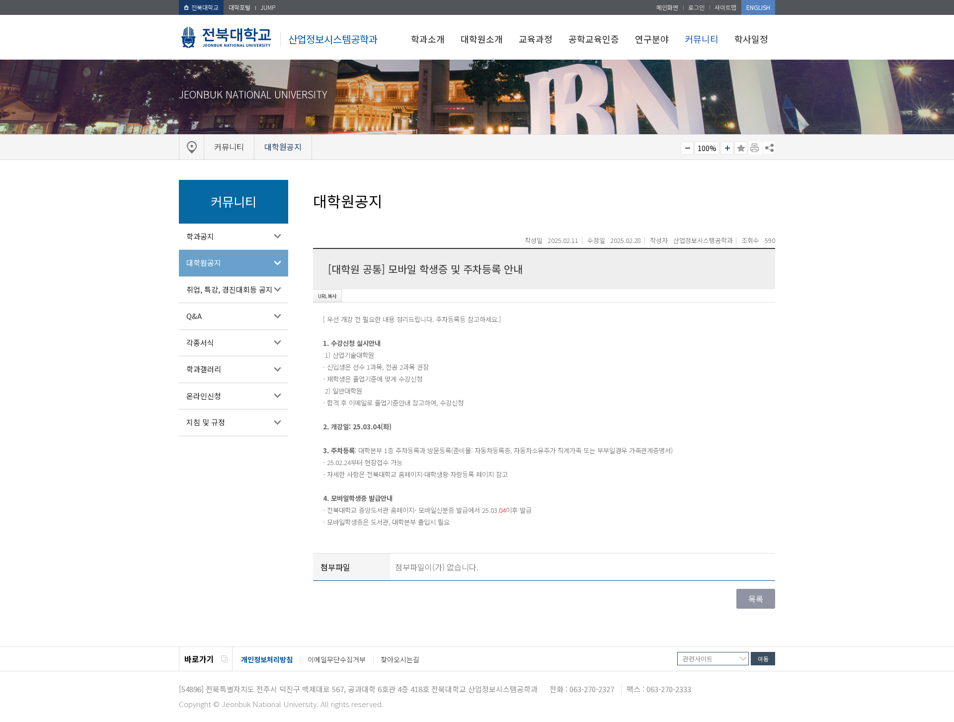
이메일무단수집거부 (337, 659)
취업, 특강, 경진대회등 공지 (229, 289)
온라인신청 (203, 396)
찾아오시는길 (400, 659)
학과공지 (200, 236)
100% (707, 148)
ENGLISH (758, 7)
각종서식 (200, 342)
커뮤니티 (701, 38)
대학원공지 (203, 262)
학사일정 (751, 38)
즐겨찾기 (740, 148)
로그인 (696, 7)
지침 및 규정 (205, 422)
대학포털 (239, 7)
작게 (687, 148)
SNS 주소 (769, 148)
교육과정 (536, 38)
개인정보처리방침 (267, 659)
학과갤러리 (203, 369)
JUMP (267, 7)
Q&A (194, 316)
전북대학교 (205, 7)
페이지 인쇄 (755, 148)
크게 (726, 148)
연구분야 (652, 38)
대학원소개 (482, 38)
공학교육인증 (593, 38)
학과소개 (428, 38)
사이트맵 (725, 7)
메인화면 (667, 7)
